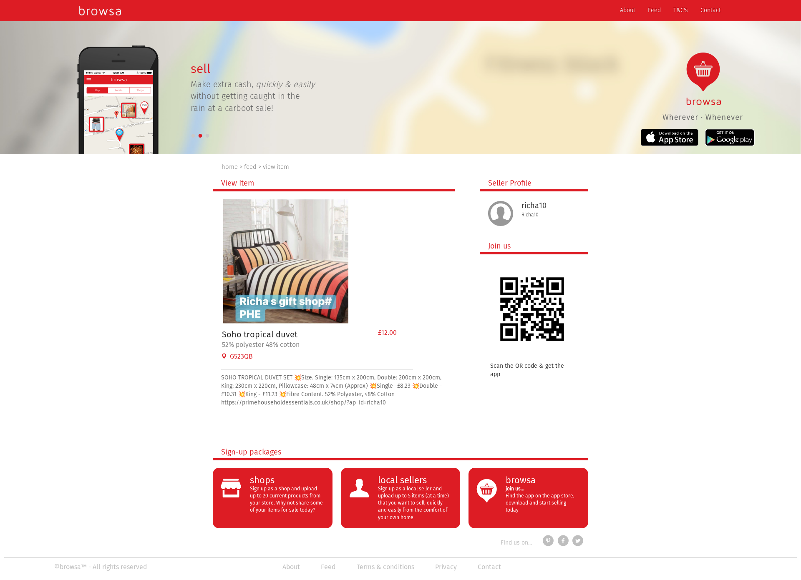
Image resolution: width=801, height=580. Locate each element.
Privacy (446, 567)
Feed (654, 10)
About (631, 10)
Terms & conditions (385, 567)
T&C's (680, 10)
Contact (710, 10)
